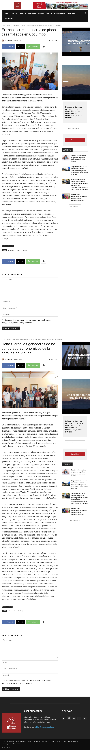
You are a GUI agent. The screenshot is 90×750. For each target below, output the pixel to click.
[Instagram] (69, 718)
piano (18, 250)
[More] (43, 46)
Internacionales (21, 741)
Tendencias (71, 13)
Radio (30, 741)
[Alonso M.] (3, 40)
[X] (84, 718)
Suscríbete (9, 19)
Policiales (32, 13)
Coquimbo (16, 25)
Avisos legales (59, 13)
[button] (85, 13)
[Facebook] (63, 718)
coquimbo (11, 250)
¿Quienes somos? (73, 741)
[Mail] (74, 718)
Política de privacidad (59, 741)
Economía (10, 741)
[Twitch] (79, 718)
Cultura (49, 13)
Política (23, 13)
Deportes (41, 13)
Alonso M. (10, 40)
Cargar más (74, 206)
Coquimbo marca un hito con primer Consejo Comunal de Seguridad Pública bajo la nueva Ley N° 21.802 (79, 170)
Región (14, 13)
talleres (25, 250)
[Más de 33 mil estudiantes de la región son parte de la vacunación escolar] (66, 196)
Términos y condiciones (41, 741)
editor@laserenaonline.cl (44, 727)
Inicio (7, 13)
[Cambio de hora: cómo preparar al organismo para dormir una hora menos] (66, 157)
